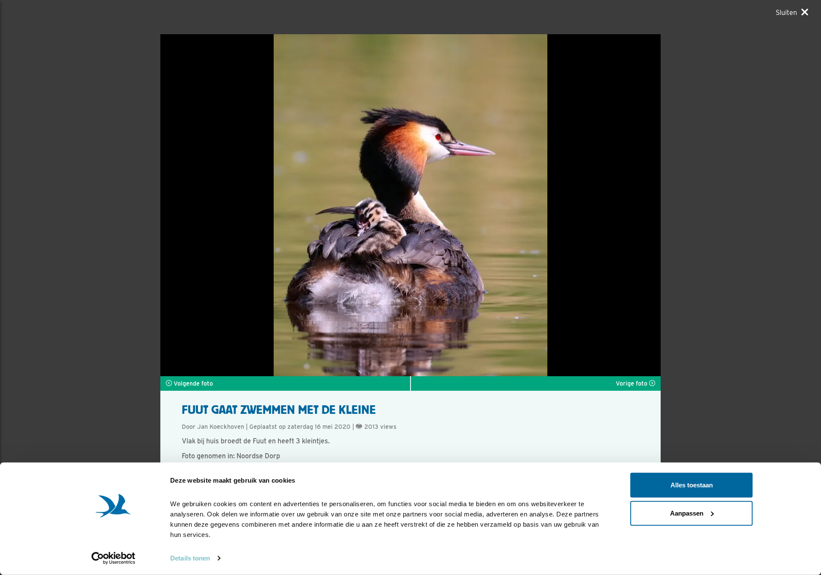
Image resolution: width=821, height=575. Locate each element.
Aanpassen (686, 512)
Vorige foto (632, 383)
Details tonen (190, 558)
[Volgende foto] (285, 205)
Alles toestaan (691, 485)
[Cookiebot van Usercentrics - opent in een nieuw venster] (113, 558)
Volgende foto (192, 383)
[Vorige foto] (535, 205)
